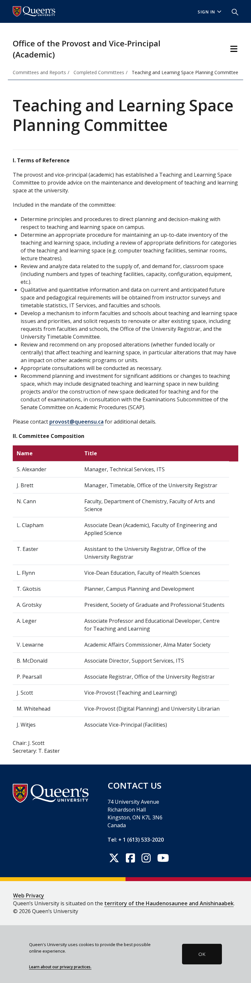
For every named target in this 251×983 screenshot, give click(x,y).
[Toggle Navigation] (233, 49)
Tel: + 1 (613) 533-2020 (136, 839)
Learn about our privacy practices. (60, 966)
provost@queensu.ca (76, 421)
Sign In (206, 12)
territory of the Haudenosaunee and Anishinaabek (169, 903)
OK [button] (202, 954)
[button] (232, 11)
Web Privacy (28, 895)
